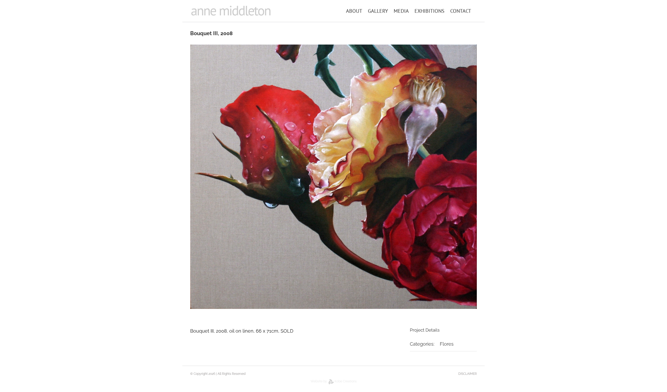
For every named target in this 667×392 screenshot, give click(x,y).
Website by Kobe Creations (334, 381)
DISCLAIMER (467, 374)
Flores (447, 344)
